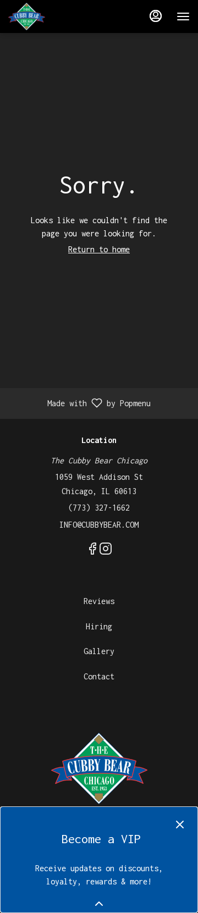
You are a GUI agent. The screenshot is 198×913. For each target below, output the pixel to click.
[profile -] (155, 16)
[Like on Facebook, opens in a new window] (92, 551)
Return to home (99, 249)
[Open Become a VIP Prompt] (99, 903)
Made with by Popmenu (79, 404)
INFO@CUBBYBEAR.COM (99, 524)
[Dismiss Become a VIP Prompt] (180, 824)
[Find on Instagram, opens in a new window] (105, 551)
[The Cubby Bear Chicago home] (57, 16)
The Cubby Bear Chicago (99, 768)
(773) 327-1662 (99, 507)
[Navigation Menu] (183, 16)
